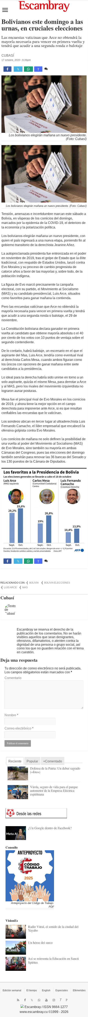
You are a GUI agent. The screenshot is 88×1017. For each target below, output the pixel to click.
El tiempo (31, 990)
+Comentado (52, 761)
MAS (25, 587)
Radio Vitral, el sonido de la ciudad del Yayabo (53, 928)
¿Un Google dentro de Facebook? (50, 828)
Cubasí (7, 55)
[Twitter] (31, 1000)
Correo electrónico (19, 728)
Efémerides (79, 990)
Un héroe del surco (40, 942)
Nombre (11, 715)
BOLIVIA (34, 582)
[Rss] (18, 1000)
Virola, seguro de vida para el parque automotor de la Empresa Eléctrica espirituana (54, 790)
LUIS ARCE (10, 587)
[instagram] (53, 1000)
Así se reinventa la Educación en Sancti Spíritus (53, 960)
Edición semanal (12, 990)
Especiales (61, 990)
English (46, 990)
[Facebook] (25, 1000)
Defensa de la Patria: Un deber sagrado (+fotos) (55, 770)
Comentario (13, 678)
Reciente (14, 761)
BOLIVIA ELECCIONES (57, 582)
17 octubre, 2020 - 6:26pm (16, 60)
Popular (32, 761)
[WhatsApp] (39, 1000)
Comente (55, 68)
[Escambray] (44, 6)
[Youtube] (46, 1000)
